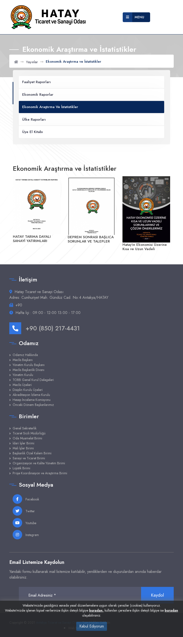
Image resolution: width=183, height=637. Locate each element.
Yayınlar (32, 62)
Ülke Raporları (34, 119)
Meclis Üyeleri (22, 384)
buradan (171, 610)
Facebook (32, 499)
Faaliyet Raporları (36, 82)
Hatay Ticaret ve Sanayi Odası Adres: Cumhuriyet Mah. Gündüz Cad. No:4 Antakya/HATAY (58, 294)
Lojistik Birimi (21, 468)
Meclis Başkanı (23, 359)
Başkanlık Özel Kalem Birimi (32, 453)
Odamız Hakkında (25, 354)
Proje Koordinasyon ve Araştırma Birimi (40, 473)
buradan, (96, 610)
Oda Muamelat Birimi (27, 438)
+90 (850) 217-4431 (52, 328)
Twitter (30, 511)
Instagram (32, 534)
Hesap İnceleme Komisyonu (32, 399)
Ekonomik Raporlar (37, 94)
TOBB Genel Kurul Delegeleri (33, 379)
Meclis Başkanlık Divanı (28, 369)
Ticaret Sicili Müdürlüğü (29, 433)
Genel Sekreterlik (24, 428)
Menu (139, 17)
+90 (18, 305)
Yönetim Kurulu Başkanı (29, 364)
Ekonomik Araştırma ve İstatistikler (50, 106)
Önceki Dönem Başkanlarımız (33, 404)
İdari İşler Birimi (23, 443)
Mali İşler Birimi (23, 448)
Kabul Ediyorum (91, 626)
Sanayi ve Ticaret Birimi (29, 458)
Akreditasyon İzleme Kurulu (31, 394)
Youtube (30, 523)
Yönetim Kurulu (23, 374)
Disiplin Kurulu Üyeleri (28, 389)
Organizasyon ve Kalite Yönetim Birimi (39, 463)
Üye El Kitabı (32, 131)
